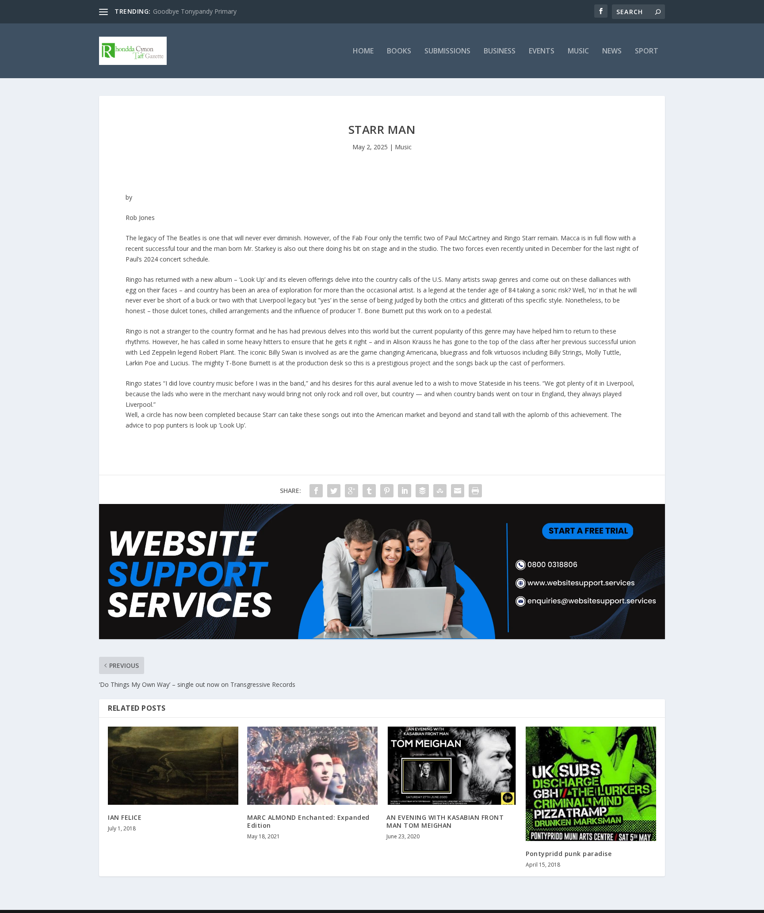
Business (500, 51)
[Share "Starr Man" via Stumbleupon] (440, 491)
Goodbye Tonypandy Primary (195, 11)
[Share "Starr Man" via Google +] (351, 491)
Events (541, 51)
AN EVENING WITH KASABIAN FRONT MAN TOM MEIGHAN (445, 821)
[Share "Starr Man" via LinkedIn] (404, 491)
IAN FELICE (124, 817)
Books (399, 51)
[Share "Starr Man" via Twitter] (334, 491)
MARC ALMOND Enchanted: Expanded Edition (308, 821)
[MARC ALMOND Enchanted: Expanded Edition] (312, 766)
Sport (646, 51)
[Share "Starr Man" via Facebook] (316, 491)
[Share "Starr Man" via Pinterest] (387, 491)
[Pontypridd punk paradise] (591, 784)
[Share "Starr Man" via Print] (475, 491)
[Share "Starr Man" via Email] (457, 491)
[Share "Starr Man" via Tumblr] (369, 491)
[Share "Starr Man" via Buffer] (422, 491)
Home (363, 51)
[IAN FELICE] (173, 766)
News (612, 51)
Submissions (447, 51)
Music (578, 51)
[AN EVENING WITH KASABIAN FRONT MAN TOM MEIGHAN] (451, 766)
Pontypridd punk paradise (568, 853)
